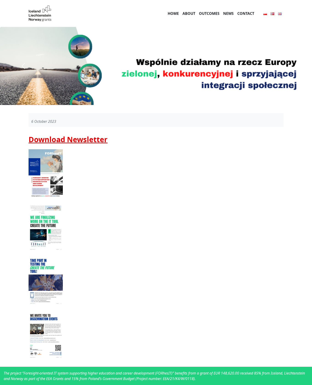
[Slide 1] (156, 102)
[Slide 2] (164, 102)
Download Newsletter (68, 139)
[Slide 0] (147, 102)
